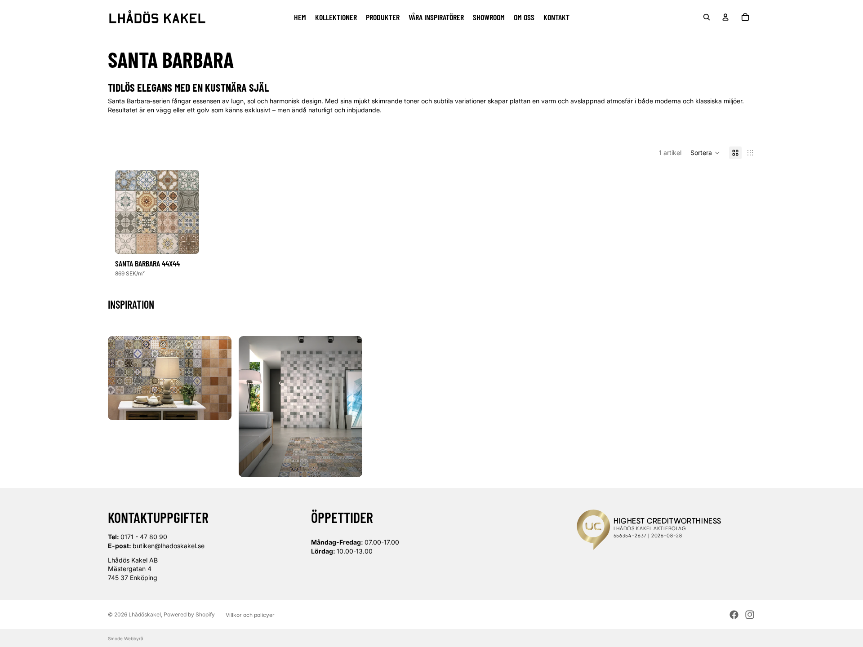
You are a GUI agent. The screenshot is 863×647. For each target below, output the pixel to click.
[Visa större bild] (169, 378)
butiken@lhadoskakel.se (169, 546)
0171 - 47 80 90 (143, 537)
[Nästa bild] (192, 212)
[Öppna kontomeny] (725, 17)
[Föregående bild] (122, 212)
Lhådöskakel (145, 614)
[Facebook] (734, 614)
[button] (705, 153)
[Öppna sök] (706, 17)
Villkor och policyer (250, 615)
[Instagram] (749, 614)
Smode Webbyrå (125, 638)
